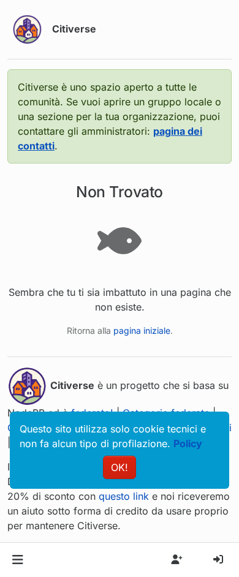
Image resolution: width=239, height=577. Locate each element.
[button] (17, 560)
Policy (187, 443)
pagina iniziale (141, 330)
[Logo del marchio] (27, 29)
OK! (119, 467)
